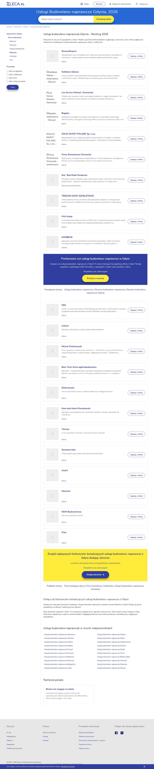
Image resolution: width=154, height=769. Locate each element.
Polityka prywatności (14, 748)
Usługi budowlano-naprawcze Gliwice (111, 668)
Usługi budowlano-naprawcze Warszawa (59, 634)
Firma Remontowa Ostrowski (76, 155)
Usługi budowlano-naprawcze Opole (111, 649)
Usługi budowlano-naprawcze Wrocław (59, 638)
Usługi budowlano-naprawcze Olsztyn (111, 646)
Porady (45, 736)
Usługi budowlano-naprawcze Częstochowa (113, 642)
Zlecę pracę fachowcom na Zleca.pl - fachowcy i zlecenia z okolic (15, 4)
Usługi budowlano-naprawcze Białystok (59, 657)
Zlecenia (99, 4)
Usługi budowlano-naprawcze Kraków (58, 642)
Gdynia (25, 27)
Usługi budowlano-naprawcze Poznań (58, 649)
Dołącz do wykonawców (121, 4)
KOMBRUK (67, 237)
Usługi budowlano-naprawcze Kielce (111, 638)
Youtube (122, 733)
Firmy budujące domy (74, 586)
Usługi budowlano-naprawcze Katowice (59, 660)
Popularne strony (85, 744)
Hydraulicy (108, 586)
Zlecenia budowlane (86, 732)
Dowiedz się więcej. (68, 766)
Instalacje (95, 589)
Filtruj (13, 87)
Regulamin (11, 744)
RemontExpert (69, 51)
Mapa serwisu (84, 748)
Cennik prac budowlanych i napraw (92, 740)
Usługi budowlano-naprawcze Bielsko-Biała (113, 657)
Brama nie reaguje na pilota (60, 689)
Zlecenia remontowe (86, 736)
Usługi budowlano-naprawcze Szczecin (59, 653)
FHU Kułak (67, 217)
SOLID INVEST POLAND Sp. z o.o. (79, 134)
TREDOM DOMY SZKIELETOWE (78, 196)
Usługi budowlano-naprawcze (40, 27)
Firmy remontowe (94, 586)
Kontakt (46, 740)
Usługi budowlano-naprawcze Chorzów (112, 660)
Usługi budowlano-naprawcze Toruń (111, 653)
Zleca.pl (9, 27)
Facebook (116, 733)
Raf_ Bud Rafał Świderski (74, 175)
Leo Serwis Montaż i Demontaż (77, 93)
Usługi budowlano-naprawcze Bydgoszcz (59, 664)
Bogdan (65, 113)
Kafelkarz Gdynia (70, 72)
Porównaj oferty (104, 19)
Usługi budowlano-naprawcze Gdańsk (58, 646)
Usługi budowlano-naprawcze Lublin (58, 668)
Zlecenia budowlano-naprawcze (109, 290)
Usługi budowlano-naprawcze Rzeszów (112, 664)
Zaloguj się (143, 4)
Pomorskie (17, 27)
